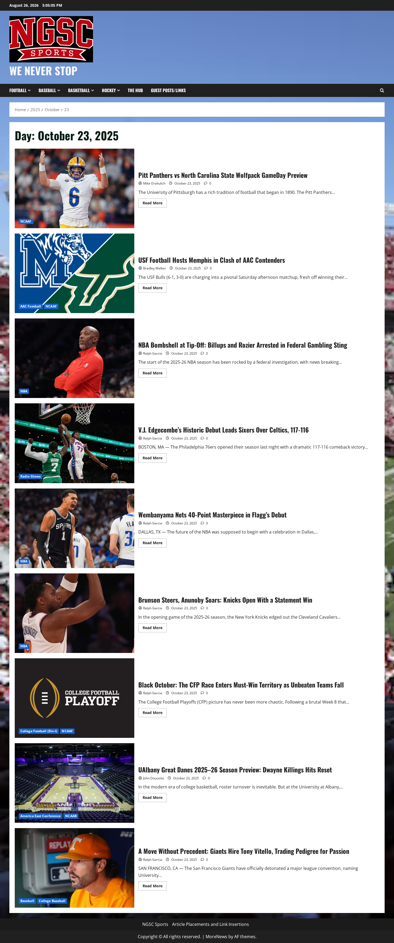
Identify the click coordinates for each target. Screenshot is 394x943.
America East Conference (40, 816)
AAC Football (30, 306)
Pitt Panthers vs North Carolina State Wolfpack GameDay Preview (74, 188)
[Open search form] (382, 90)
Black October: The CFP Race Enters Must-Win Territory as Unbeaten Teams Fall (74, 698)
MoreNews (216, 937)
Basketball (79, 90)
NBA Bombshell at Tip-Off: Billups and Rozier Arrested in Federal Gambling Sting (74, 358)
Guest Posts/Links (168, 90)
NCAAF (26, 221)
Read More (155, 204)
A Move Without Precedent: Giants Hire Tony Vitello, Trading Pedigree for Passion (74, 868)
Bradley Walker (154, 268)
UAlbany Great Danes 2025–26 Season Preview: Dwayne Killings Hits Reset (74, 783)
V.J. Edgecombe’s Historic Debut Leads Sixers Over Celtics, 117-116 (74, 443)
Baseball (47, 90)
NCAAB (71, 816)
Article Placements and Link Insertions (210, 924)
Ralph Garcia (152, 353)
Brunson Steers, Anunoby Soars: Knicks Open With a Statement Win (74, 613)
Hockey (109, 90)
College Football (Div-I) (38, 731)
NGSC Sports (155, 924)
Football (18, 90)
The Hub (135, 90)
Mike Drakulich (154, 183)
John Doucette (153, 778)
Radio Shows (30, 476)
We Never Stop (43, 70)
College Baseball (52, 901)
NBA (23, 391)
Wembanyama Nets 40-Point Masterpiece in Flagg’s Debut (74, 528)
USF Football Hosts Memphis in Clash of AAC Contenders (74, 273)
